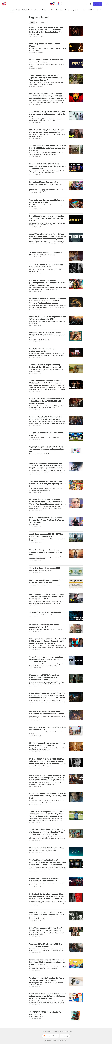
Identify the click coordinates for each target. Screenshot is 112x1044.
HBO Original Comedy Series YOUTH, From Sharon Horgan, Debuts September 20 (46, 131)
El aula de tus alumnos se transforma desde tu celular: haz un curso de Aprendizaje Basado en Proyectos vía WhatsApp (47, 996)
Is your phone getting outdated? (39, 454)
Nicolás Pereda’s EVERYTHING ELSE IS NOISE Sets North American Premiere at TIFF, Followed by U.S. (46, 153)
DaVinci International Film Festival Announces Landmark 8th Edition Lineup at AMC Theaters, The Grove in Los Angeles (47, 301)
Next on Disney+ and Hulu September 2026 (46, 848)
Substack (47, 1040)
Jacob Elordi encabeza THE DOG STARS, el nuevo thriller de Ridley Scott (46, 535)
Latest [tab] (32, 22)
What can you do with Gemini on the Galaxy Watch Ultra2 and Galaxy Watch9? (46, 979)
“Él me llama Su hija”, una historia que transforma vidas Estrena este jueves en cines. (45, 552)
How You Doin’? (34, 525)
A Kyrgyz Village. (34, 34)
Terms (59, 1031)
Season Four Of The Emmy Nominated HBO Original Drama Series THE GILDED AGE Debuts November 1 (46, 401)
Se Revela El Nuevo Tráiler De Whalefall (45, 612)
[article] (56, 33)
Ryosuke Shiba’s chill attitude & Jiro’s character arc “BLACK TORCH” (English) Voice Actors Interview (47, 166)
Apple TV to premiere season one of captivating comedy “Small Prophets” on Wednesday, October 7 (45, 77)
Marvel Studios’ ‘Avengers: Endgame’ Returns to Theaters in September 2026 (47, 318)
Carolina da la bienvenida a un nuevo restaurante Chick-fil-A (44, 626)
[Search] (86, 4)
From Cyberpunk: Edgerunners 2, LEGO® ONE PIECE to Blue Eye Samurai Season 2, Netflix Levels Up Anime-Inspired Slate (47, 641)
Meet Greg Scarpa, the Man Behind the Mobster (44, 45)
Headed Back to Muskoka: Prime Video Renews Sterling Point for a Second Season (46, 712)
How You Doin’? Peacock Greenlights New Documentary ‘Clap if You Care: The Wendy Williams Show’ (46, 520)
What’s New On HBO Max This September (46, 252)
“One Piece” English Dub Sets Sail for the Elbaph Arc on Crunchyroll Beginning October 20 (47, 483)
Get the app (64, 1036)
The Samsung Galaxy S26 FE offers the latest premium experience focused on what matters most (47, 114)
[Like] (30, 39)
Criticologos (39, 36)
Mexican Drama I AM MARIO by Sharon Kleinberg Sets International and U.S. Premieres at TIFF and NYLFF (44, 677)
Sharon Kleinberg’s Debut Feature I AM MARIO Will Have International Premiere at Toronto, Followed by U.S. (46, 683)
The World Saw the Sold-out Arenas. (40, 766)
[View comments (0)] (42, 39)
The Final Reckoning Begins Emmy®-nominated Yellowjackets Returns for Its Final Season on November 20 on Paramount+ (47, 862)
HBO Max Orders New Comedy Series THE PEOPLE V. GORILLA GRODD (46, 581)
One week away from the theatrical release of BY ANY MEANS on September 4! (47, 49)
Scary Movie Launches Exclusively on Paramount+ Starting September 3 (44, 879)
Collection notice (67, 1031)
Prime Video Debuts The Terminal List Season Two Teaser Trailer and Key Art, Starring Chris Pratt (47, 795)
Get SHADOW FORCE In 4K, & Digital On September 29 (45, 1013)
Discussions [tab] (43, 22)
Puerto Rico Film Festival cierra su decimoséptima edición (42, 350)
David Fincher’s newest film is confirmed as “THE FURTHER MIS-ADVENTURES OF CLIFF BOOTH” (47, 218)
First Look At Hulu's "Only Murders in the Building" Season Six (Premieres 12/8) (45, 418)
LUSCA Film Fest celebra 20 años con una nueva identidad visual (46, 61)
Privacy (54, 1031)
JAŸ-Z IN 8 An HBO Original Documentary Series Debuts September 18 (46, 266)
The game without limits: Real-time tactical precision (46, 434)
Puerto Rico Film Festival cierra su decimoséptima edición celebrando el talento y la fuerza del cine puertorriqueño (46, 354)
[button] (12, 10)
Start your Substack (51, 1036)
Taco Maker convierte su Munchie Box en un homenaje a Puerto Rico (47, 201)
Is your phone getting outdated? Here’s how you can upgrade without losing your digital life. (46, 449)
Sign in (106, 4)
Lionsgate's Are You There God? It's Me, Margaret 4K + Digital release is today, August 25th (47, 335)
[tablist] (38, 22)
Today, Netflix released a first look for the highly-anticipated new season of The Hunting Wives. (47, 748)
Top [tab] (37, 22)
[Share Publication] (90, 4)
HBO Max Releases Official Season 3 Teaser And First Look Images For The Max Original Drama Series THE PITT (46, 596)
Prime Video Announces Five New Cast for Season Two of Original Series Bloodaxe (46, 929)
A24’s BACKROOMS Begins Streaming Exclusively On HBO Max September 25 (45, 366)
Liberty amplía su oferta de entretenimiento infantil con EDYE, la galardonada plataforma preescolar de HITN (47, 962)
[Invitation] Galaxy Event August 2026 (44, 568)
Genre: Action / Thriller (36, 1017)
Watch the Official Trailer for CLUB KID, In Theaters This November (45, 945)
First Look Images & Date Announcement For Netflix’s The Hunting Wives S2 (47, 744)
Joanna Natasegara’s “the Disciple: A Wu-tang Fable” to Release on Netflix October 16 (46, 913)
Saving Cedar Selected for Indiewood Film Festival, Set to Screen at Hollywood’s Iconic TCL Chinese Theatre (46, 659)
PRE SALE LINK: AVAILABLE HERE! (39, 339)
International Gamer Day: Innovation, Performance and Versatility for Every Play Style (46, 184)
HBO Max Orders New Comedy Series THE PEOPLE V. (45, 585)
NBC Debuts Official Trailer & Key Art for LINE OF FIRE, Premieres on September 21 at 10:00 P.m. (45, 783)
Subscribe (97, 4)
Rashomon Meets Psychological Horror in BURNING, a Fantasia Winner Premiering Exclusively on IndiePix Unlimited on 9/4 (46, 29)
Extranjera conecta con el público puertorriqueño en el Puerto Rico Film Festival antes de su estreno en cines (47, 282)
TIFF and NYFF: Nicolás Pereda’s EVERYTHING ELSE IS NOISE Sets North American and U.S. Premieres (47, 148)
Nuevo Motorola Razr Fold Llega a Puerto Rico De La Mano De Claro (47, 728)
